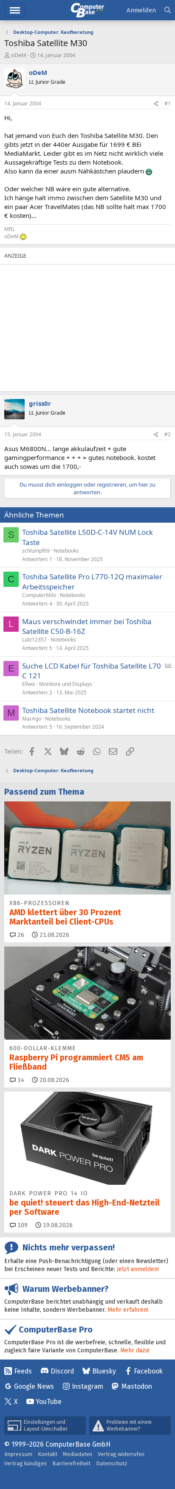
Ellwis (28, 684)
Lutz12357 (34, 639)
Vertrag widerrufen (121, 1454)
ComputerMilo (39, 595)
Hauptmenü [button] (14, 10)
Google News (34, 1386)
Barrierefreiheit (71, 1463)
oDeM (18, 55)
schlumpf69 (36, 550)
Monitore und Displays (65, 684)
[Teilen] (155, 104)
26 (20, 935)
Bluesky (104, 1371)
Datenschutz (111, 1463)
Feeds (23, 1371)
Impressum (18, 1454)
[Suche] (167, 10)
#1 (167, 103)
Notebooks (66, 550)
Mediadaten (77, 1454)
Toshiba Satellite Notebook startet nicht (88, 710)
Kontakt (47, 1454)
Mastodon (136, 1386)
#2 (167, 434)
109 (22, 1225)
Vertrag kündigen (25, 1463)
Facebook (148, 1371)
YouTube (49, 1402)
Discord (62, 1371)
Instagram (87, 1386)
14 (20, 1080)
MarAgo (31, 718)
